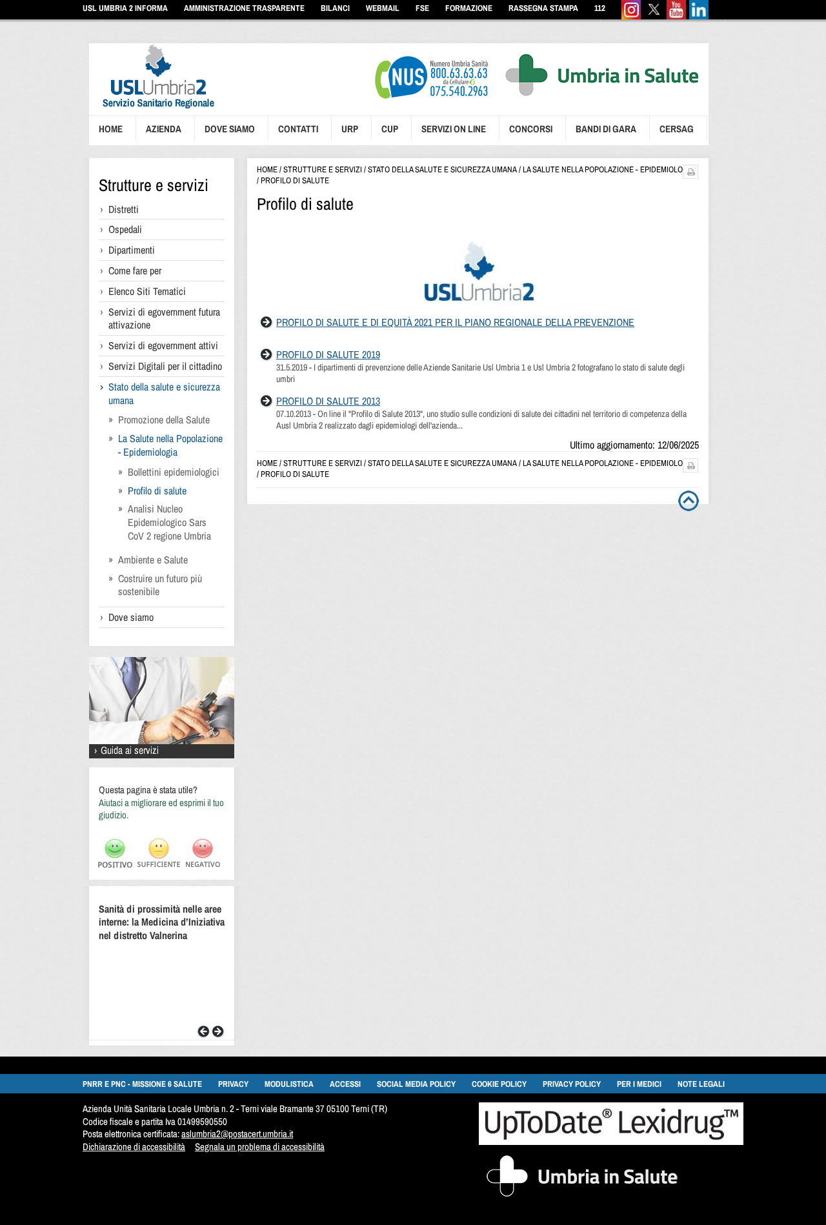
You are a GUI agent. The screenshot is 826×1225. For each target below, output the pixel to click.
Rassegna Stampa (543, 8)
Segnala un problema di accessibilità (260, 1146)
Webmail (382, 8)
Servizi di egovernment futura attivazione (164, 318)
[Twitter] (653, 16)
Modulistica (289, 1083)
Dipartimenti (131, 250)
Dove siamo (230, 129)
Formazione (468, 8)
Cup (389, 129)
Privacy (233, 1083)
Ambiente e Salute (153, 559)
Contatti (298, 129)
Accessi (345, 1083)
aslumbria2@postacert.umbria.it (237, 1133)
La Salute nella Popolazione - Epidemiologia (170, 445)
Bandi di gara (606, 129)
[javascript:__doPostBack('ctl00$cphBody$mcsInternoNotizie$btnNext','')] (218, 1034)
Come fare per (134, 270)
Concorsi (530, 129)
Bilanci (335, 8)
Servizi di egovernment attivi (163, 345)
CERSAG (677, 129)
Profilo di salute (157, 490)
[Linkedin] (699, 16)
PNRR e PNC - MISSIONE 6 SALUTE (142, 1083)
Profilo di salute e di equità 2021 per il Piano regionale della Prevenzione (455, 322)
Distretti (123, 209)
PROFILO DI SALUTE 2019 (328, 354)
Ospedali (125, 229)
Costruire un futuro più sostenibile (160, 585)
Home (111, 129)
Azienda (163, 129)
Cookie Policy (499, 1083)
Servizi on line (453, 129)
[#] (690, 175)
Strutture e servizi (153, 185)
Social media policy (416, 1083)
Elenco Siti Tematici (147, 291)
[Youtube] (676, 16)
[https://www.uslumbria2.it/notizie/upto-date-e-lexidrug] (611, 1141)
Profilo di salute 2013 (328, 401)
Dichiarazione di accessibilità (134, 1146)
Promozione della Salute (164, 419)
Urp (349, 129)
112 (599, 8)
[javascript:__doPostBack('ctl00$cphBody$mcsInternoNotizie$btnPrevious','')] (203, 1034)
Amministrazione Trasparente (244, 8)
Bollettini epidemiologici (173, 472)
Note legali (701, 1083)
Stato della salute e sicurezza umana (164, 393)
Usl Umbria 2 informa (125, 8)
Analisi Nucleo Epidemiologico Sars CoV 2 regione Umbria (169, 522)
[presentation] (151, 110)
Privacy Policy (572, 1083)
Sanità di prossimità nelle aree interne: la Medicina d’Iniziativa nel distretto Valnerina (162, 922)
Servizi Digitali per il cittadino (165, 366)
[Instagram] (631, 16)
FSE (422, 8)
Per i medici (639, 1083)
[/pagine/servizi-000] (161, 755)
